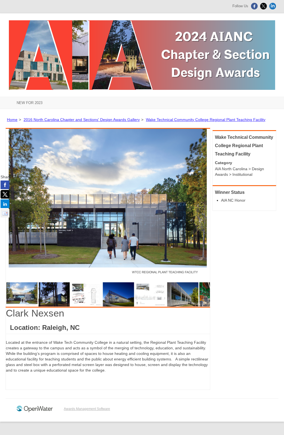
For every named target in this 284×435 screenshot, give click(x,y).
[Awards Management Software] (35, 411)
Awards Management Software (87, 409)
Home (12, 119)
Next (218, 205)
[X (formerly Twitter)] (264, 8)
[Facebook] (255, 8)
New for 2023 (29, 103)
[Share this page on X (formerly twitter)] (5, 194)
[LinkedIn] (273, 8)
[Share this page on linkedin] (5, 203)
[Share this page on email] (5, 213)
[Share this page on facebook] (5, 184)
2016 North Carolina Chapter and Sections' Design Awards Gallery (82, 119)
